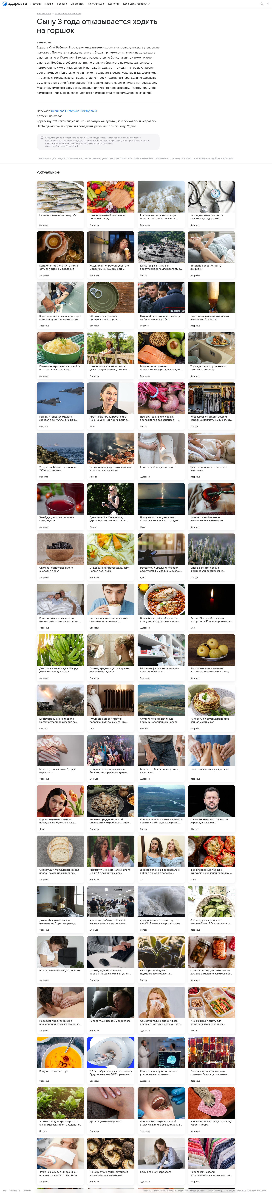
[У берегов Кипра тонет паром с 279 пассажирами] (60, 456)
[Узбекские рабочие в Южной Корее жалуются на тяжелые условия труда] (110, 909)
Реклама (27, 1191)
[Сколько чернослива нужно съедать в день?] (60, 557)
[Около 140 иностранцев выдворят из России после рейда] (161, 305)
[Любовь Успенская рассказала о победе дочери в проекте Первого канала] (161, 859)
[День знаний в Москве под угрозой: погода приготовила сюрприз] (110, 506)
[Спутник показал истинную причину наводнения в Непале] (161, 708)
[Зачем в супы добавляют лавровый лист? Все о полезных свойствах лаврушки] (211, 909)
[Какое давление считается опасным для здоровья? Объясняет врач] (211, 204)
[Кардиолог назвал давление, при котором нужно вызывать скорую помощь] (60, 305)
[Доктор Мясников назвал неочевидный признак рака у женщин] (60, 909)
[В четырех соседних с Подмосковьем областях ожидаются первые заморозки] (161, 959)
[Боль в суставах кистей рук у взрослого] (60, 758)
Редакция (147, 1191)
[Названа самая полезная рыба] (60, 204)
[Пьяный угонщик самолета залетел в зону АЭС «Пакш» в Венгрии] (60, 406)
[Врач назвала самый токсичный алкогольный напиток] (211, 305)
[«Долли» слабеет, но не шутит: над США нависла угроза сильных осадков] (161, 909)
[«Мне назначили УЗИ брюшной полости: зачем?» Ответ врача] (60, 1161)
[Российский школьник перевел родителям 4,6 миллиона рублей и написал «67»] (161, 557)
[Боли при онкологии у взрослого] (60, 959)
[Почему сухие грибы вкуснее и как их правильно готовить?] (110, 1161)
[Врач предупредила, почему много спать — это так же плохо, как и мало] (60, 607)
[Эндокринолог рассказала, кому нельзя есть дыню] (110, 557)
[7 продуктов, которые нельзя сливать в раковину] (211, 355)
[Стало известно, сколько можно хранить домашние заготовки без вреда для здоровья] (211, 959)
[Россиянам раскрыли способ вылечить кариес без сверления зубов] (161, 1110)
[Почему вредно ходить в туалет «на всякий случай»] (110, 657)
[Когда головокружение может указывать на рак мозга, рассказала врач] (161, 1060)
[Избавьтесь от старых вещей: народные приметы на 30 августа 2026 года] (211, 406)
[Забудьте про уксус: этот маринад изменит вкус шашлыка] (110, 456)
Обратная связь (197, 1191)
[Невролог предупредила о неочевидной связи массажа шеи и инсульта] (60, 1010)
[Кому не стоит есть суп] (60, 1060)
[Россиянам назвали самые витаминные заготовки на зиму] (211, 657)
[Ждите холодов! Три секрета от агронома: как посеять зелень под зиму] (60, 1110)
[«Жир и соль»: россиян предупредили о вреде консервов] (110, 305)
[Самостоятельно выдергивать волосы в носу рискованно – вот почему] (161, 1010)
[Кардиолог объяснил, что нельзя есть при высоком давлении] (60, 255)
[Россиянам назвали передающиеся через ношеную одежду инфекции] (211, 1161)
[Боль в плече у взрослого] (161, 1161)
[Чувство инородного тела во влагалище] (211, 456)
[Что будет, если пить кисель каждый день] (60, 506)
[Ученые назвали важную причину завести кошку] (211, 1110)
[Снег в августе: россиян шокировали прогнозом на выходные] (211, 557)
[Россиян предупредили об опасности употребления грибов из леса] (110, 808)
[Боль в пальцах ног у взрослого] (211, 758)
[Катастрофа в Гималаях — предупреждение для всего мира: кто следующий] (161, 255)
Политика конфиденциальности (251, 1191)
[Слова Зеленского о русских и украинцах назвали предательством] (211, 808)
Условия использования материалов (171, 1191)
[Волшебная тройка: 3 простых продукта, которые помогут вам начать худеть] (161, 607)
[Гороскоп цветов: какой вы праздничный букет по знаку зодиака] (60, 808)
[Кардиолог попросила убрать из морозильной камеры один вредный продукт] (110, 255)
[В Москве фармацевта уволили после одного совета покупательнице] (161, 657)
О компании (14, 1191)
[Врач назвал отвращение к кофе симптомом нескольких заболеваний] (110, 607)
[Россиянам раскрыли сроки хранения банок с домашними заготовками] (211, 1060)
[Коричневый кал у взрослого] (161, 456)
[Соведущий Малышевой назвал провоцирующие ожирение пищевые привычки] (60, 859)
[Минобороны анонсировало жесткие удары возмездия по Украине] (60, 708)
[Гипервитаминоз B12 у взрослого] (110, 1010)
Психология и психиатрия (68, 13)
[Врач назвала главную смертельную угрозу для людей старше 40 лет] (161, 355)
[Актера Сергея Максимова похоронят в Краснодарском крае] (211, 607)
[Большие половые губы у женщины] (211, 255)
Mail (5, 1191)
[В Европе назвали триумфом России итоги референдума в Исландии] (110, 758)
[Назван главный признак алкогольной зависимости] (211, 506)
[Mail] (5, 4)
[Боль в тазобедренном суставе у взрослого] (161, 758)
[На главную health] (17, 4)
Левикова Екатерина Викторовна (74, 111)
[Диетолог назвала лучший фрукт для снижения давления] (60, 657)
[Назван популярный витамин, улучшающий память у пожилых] (110, 355)
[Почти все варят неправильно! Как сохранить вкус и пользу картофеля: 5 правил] (60, 355)
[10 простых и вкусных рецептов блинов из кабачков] (211, 708)
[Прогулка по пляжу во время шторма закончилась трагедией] (161, 506)
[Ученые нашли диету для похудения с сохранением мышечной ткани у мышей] (211, 1010)
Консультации (44, 13)
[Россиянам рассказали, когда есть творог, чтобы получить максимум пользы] (161, 204)
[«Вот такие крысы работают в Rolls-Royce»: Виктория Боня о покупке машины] (110, 406)
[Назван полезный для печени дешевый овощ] (110, 204)
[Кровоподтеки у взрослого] (110, 1110)
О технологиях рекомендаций (221, 1191)
